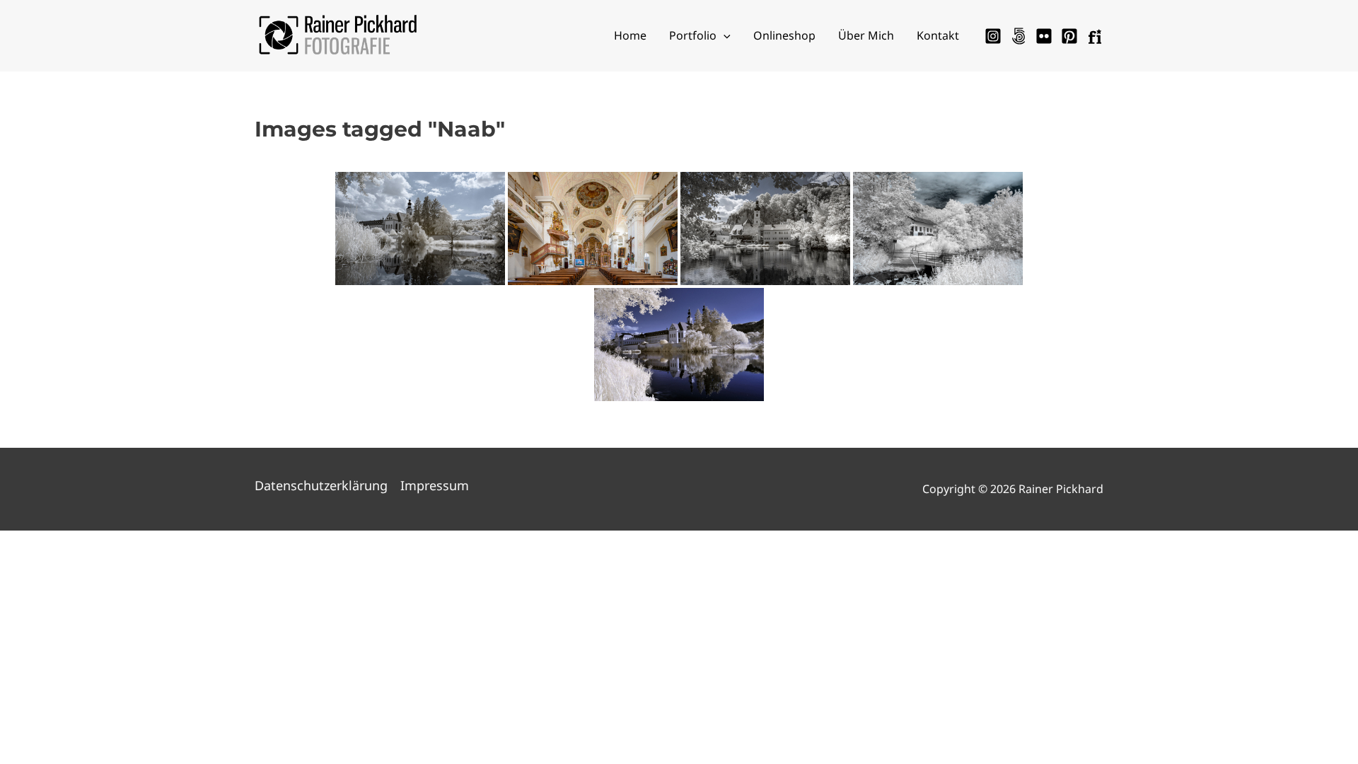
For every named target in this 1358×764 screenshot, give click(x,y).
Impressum (434, 485)
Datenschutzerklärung (321, 485)
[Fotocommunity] (1094, 36)
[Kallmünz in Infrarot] (765, 228)
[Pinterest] (1069, 36)
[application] (723, 35)
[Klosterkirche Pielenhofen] (593, 228)
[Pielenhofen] (420, 228)
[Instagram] (993, 36)
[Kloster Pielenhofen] (679, 344)
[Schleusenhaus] (938, 228)
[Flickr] (1043, 36)
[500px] (1018, 36)
